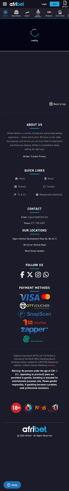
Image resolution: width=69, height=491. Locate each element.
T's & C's (21, 194)
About (51, 178)
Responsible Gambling (51, 194)
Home (22, 178)
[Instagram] (38, 274)
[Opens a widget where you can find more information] (12, 485)
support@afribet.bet (38, 217)
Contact (51, 186)
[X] (30, 274)
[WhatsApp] (46, 274)
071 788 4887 (38, 223)
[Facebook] (22, 274)
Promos (22, 186)
